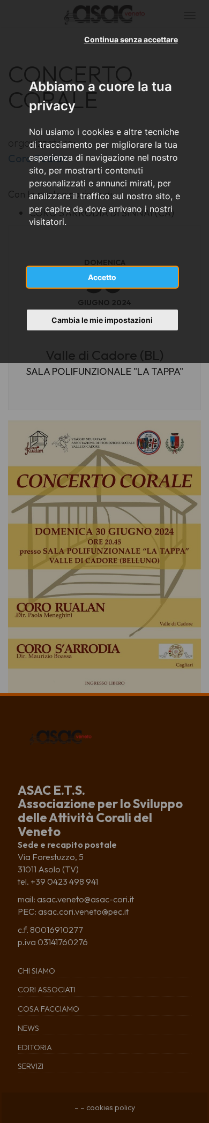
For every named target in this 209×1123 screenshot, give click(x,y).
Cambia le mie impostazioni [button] (102, 320)
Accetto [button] (102, 277)
